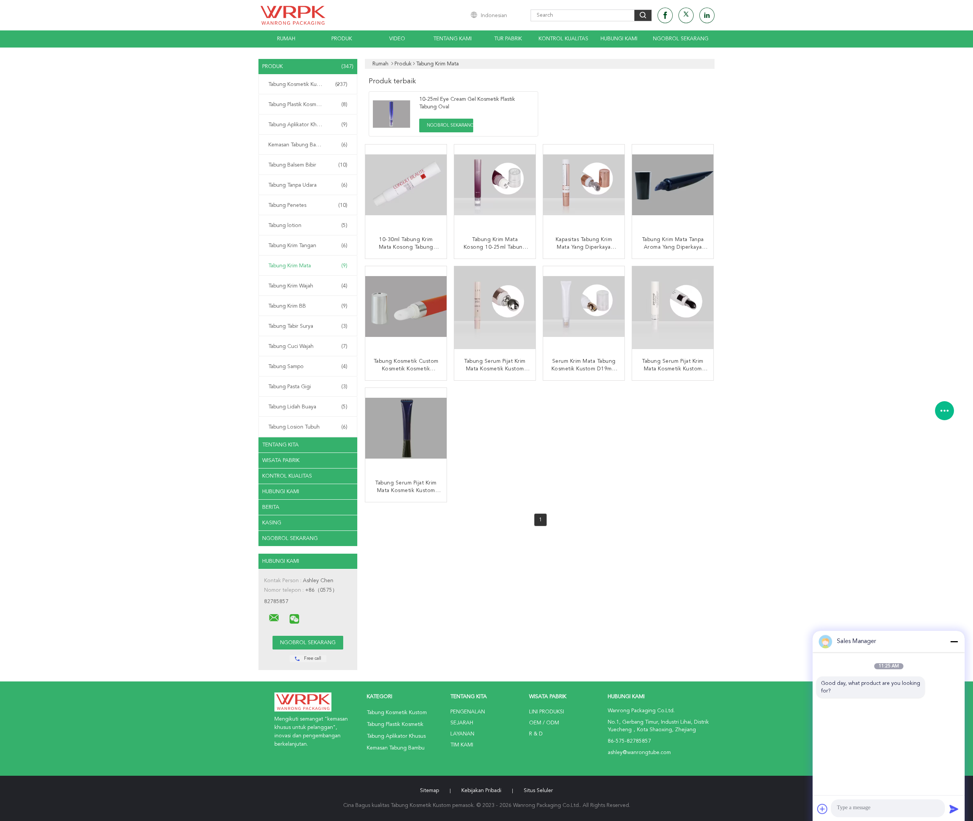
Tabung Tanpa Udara (307, 185)
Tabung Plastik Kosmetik (307, 104)
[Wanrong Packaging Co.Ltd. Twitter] (686, 15)
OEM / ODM (544, 723)
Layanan (462, 734)
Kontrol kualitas (563, 38)
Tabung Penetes (307, 205)
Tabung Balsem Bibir (307, 165)
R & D (536, 734)
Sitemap (429, 790)
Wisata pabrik (281, 460)
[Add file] (822, 808)
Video (397, 38)
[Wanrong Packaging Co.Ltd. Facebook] (665, 15)
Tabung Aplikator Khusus (307, 124)
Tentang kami (452, 38)
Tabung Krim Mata (307, 265)
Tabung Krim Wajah (307, 286)
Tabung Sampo (307, 366)
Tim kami (461, 745)
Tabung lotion (307, 225)
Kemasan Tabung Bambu (307, 145)
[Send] (954, 808)
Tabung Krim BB (307, 306)
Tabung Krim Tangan (307, 245)
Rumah (286, 38)
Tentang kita (280, 445)
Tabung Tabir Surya (307, 326)
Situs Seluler (538, 790)
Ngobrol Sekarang (680, 38)
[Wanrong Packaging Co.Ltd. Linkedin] (707, 15)
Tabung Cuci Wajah (307, 346)
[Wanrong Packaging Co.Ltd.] (274, 618)
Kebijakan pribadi (481, 790)
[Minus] (954, 641)
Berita (270, 507)
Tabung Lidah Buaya (307, 407)
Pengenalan (467, 712)
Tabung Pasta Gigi (307, 386)
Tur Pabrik (508, 38)
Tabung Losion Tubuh (307, 427)
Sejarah (461, 723)
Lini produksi (546, 712)
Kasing (271, 523)
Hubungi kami (619, 38)
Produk (341, 38)
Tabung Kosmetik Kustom (307, 84)
